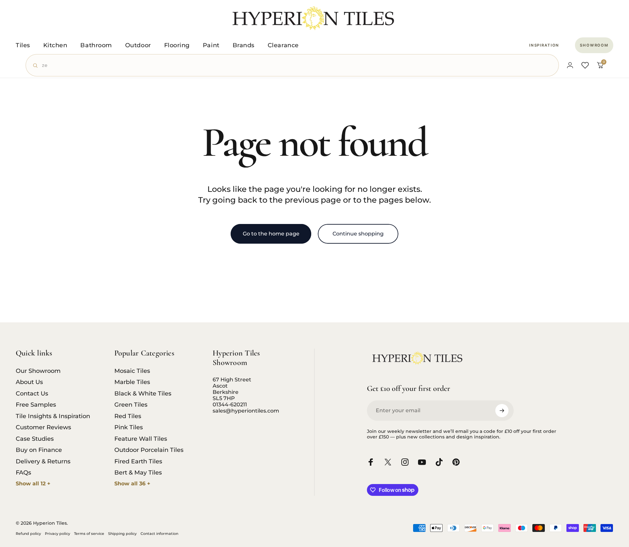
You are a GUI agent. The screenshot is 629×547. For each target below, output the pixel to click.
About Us (29, 382)
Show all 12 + (33, 483)
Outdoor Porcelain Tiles (148, 450)
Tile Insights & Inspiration (53, 416)
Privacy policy (57, 533)
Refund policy (28, 533)
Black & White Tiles (142, 393)
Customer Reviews (43, 427)
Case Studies (35, 438)
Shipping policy (122, 533)
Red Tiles (127, 416)
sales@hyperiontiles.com (246, 411)
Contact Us (32, 393)
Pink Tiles (128, 427)
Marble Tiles (132, 382)
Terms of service (89, 533)
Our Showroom (38, 371)
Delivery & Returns (43, 461)
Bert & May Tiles (138, 472)
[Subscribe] (501, 410)
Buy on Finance (39, 450)
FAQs (23, 472)
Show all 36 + (132, 483)
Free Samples (36, 404)
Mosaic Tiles (132, 371)
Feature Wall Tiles (140, 438)
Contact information (159, 533)
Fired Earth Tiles (138, 461)
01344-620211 (230, 404)
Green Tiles (130, 404)
